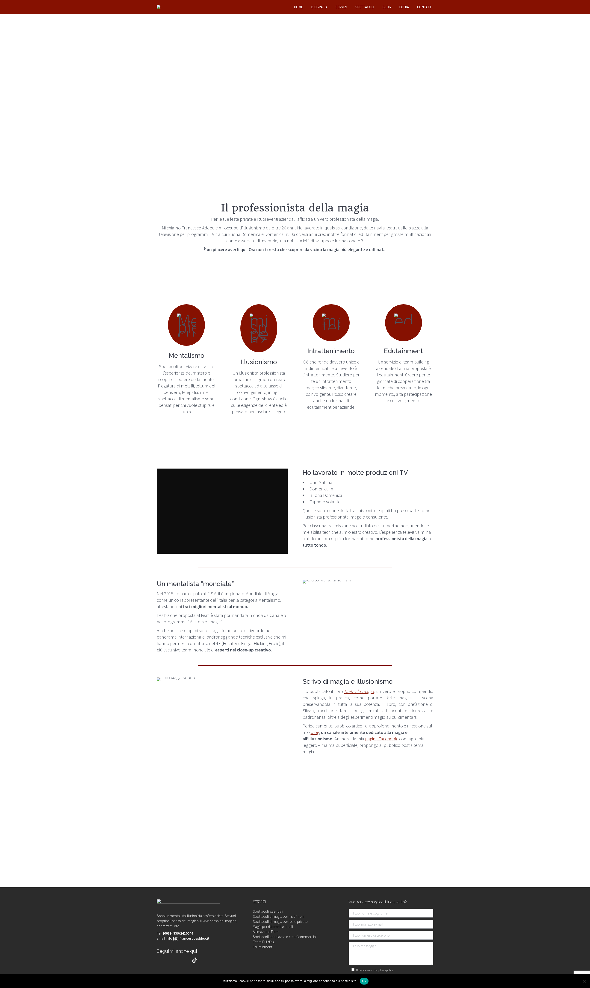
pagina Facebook (381, 739)
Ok (364, 981)
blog (315, 732)
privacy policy (385, 970)
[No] (584, 981)
